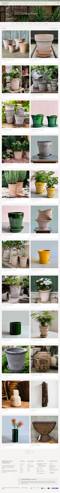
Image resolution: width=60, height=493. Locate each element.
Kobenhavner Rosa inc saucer (8, 59)
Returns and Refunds (30, 465)
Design (20, 3)
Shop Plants (21, 469)
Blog (42, 3)
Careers (29, 469)
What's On (32, 3)
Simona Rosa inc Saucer (36, 59)
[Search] (54, 3)
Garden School (26, 3)
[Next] (32, 452)
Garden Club (37, 3)
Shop (14, 3)
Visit (17, 3)
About (46, 3)
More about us (6, 475)
